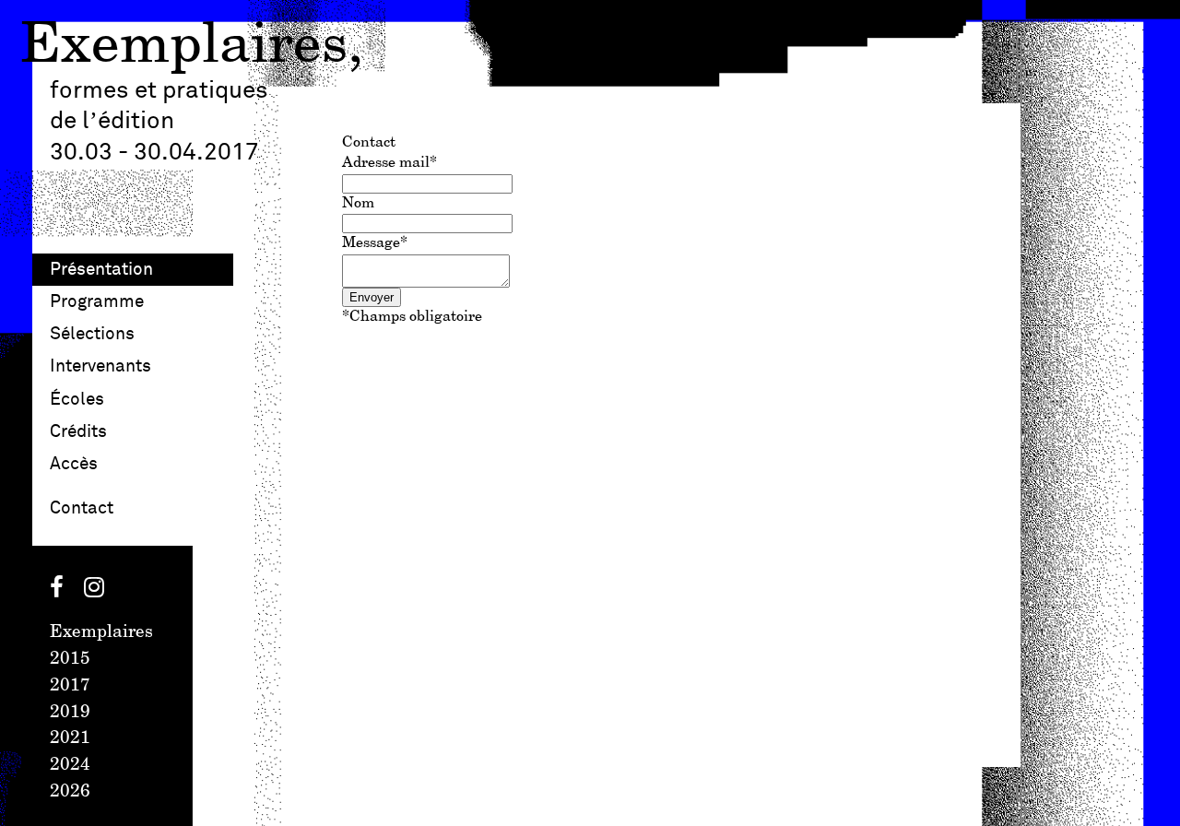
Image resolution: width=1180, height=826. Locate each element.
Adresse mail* (389, 163)
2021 (70, 738)
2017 (70, 686)
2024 (70, 765)
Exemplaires (184, 46)
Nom (358, 203)
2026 (70, 792)
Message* (374, 243)
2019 (70, 712)
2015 (70, 659)
